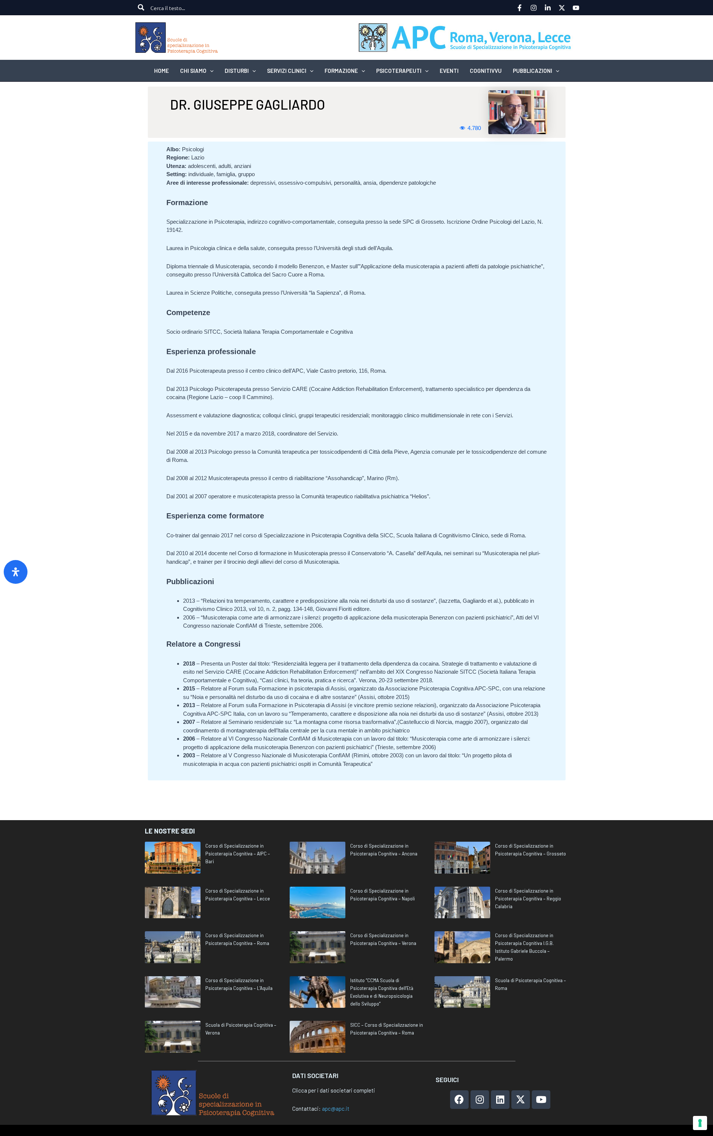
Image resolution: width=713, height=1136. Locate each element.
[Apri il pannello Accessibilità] (15, 572)
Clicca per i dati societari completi (333, 1090)
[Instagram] (533, 7)
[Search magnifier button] (141, 7)
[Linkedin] (547, 7)
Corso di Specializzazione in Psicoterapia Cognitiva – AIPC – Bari (237, 853)
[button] (210, 70)
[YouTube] (576, 7)
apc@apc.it (335, 1108)
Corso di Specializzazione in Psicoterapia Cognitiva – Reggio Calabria (528, 898)
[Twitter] (562, 7)
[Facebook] (519, 7)
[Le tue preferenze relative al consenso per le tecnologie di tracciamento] (700, 1123)
